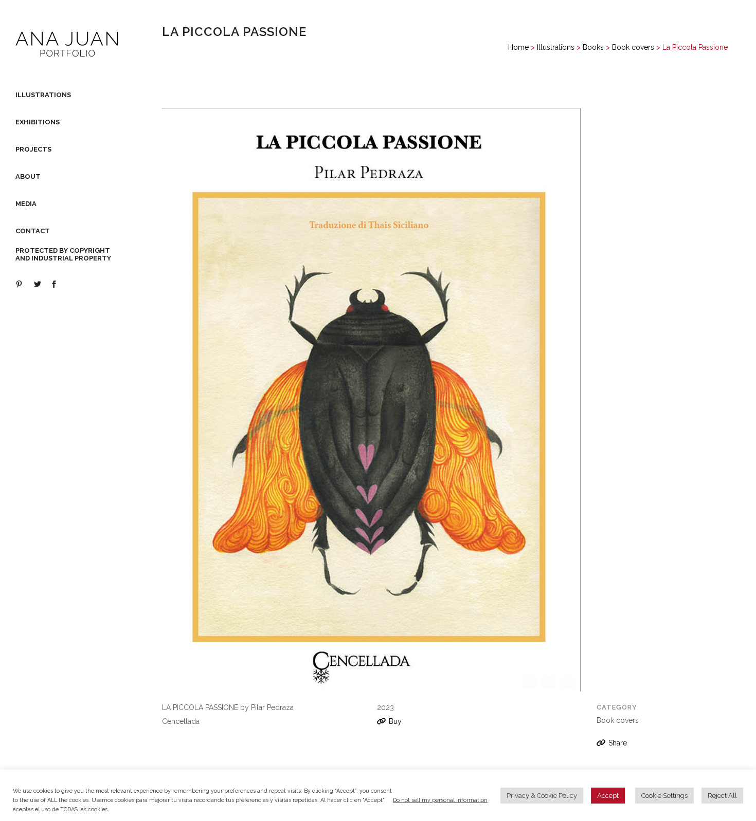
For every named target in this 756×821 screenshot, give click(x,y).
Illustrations (555, 47)
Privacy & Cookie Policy (542, 795)
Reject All (722, 795)
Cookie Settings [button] (664, 795)
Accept (608, 795)
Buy (395, 721)
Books (593, 47)
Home (518, 47)
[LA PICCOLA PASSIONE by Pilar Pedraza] (371, 404)
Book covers (633, 47)
